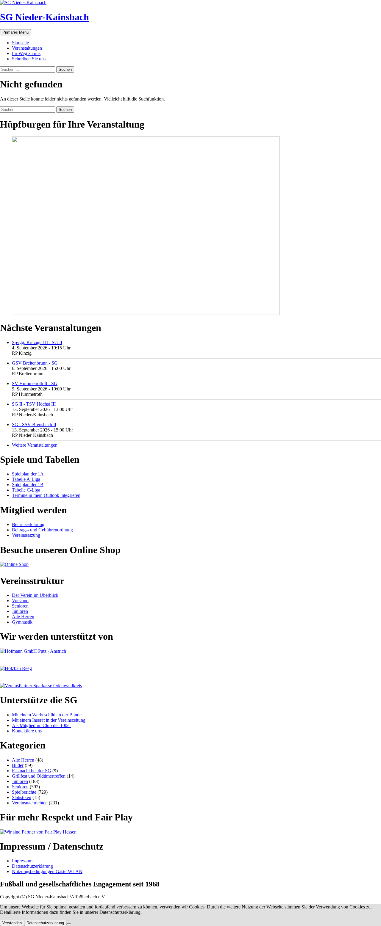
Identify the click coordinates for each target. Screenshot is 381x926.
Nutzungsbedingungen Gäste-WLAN (47, 871)
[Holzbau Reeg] (16, 668)
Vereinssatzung (26, 535)
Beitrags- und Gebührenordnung (42, 529)
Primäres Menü (15, 32)
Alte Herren (23, 616)
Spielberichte (24, 792)
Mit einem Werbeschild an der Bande (47, 714)
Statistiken (21, 797)
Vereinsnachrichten (30, 802)
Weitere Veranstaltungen (34, 445)
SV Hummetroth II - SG (34, 383)
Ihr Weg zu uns (26, 53)
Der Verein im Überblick (35, 595)
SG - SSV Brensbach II (34, 424)
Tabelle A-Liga (26, 479)
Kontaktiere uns (27, 730)
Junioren (20, 611)
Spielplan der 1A (28, 473)
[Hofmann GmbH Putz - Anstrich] (33, 651)
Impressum (22, 860)
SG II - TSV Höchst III (34, 404)
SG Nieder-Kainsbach (44, 17)
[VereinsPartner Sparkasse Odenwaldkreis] (41, 685)
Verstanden (12, 923)
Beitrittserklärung (28, 524)
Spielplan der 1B (27, 484)
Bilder (18, 765)
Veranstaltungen (27, 48)
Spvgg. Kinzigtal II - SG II (37, 342)
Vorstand (20, 600)
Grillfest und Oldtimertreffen (38, 776)
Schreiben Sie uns (29, 58)
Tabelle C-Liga (26, 489)
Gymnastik (22, 621)
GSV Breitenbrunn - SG (35, 362)
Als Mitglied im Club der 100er (41, 725)
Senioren (20, 605)
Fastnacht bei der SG (31, 770)
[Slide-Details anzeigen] (146, 313)
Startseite (20, 42)
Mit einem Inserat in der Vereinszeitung (48, 720)
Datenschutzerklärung (32, 866)
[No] (68, 924)
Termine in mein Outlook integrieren (46, 495)
